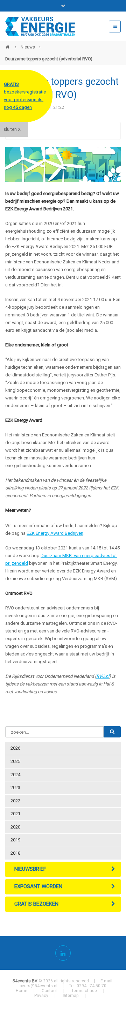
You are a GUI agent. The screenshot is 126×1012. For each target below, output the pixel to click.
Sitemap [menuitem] (70, 995)
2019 (15, 839)
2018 (15, 853)
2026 (15, 748)
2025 (15, 761)
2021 (15, 813)
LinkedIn (59, 130)
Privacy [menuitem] (41, 995)
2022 (15, 800)
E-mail (73, 130)
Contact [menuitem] (49, 990)
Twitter (45, 130)
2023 (15, 787)
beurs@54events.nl (38, 985)
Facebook (31, 130)
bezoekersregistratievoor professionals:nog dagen (25, 96)
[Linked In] (63, 953)
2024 (15, 774)
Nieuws (28, 47)
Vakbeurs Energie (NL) (8, 44)
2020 (15, 827)
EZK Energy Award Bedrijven (55, 533)
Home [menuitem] (21, 990)
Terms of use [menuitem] (84, 990)
